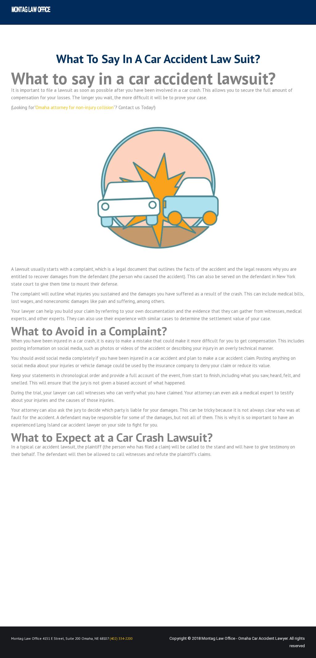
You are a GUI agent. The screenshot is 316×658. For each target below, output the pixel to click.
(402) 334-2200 (121, 638)
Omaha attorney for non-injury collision (74, 107)
